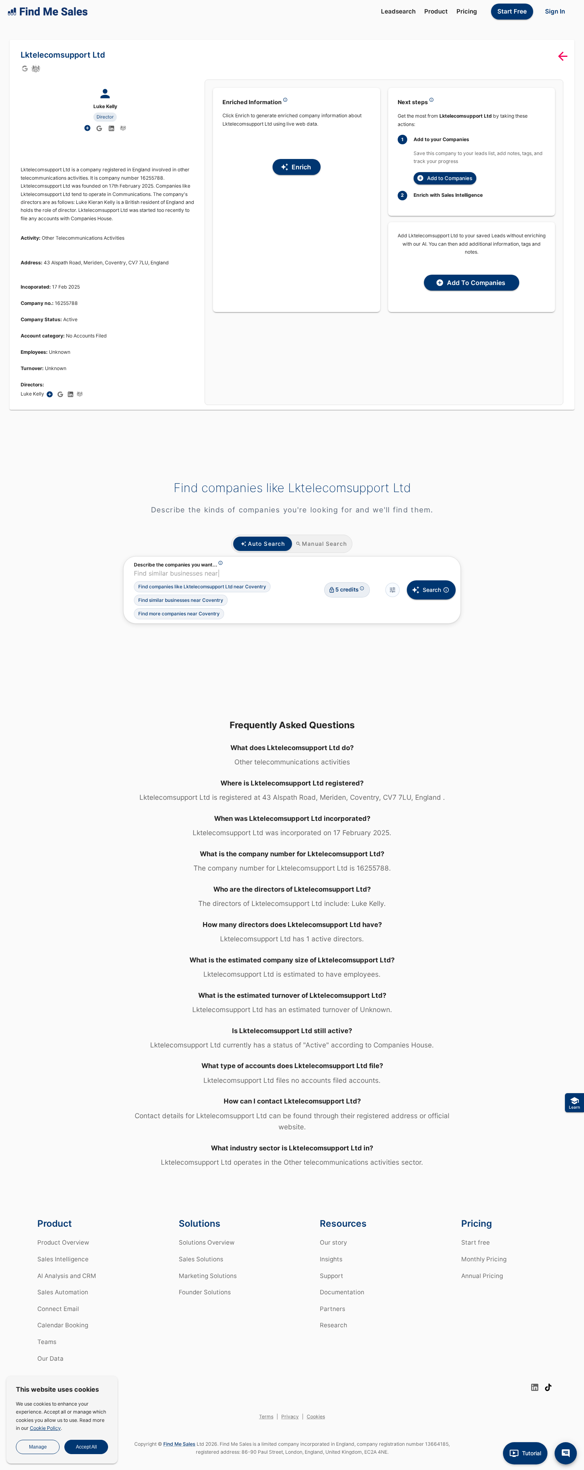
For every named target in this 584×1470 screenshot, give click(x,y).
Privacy (290, 1417)
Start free (475, 1242)
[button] (202, 586)
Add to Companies (449, 178)
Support (331, 1276)
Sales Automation (62, 1292)
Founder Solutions (205, 1292)
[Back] (563, 56)
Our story (333, 1242)
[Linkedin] (111, 128)
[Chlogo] (36, 68)
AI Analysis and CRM (66, 1276)
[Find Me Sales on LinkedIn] (535, 1387)
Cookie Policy (45, 1428)
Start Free (512, 11)
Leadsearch (398, 11)
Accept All (86, 1447)
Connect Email (58, 1309)
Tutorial (531, 1453)
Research (333, 1325)
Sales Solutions (201, 1259)
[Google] (24, 68)
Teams (46, 1342)
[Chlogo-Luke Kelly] (123, 128)
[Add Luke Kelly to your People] (49, 394)
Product (436, 11)
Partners (332, 1309)
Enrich (301, 167)
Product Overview (63, 1242)
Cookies (316, 1417)
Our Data (50, 1358)
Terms (266, 1417)
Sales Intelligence (63, 1259)
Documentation (342, 1292)
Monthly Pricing (484, 1259)
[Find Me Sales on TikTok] (548, 1387)
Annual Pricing (482, 1276)
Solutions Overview (206, 1242)
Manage (38, 1447)
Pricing (466, 11)
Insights (331, 1259)
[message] (566, 1453)
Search (432, 589)
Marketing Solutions (208, 1276)
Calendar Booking (62, 1325)
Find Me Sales (179, 1444)
